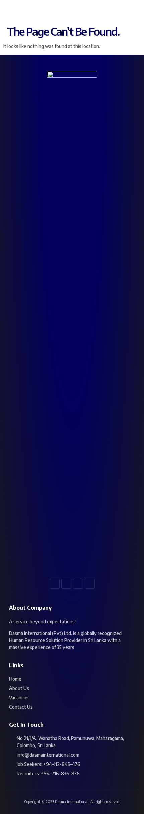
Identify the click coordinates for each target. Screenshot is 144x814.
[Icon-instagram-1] (66, 584)
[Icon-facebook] (55, 584)
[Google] (90, 584)
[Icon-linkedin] (78, 584)
